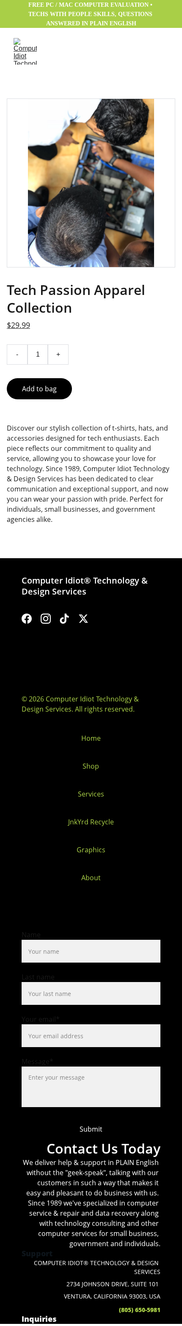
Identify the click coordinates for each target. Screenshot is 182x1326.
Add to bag (39, 388)
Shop (91, 766)
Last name (38, 977)
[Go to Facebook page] (27, 619)
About (91, 877)
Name (31, 934)
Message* (37, 1061)
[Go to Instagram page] (46, 619)
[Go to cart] (144, 51)
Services (91, 794)
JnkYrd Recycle (91, 822)
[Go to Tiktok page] (64, 619)
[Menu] (163, 51)
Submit (91, 1129)
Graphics (91, 849)
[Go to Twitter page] (83, 619)
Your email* (41, 1019)
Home (91, 738)
